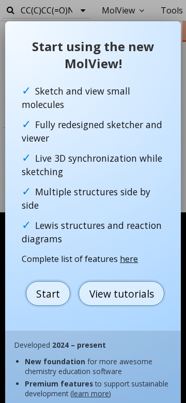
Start (48, 294)
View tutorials (121, 294)
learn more (90, 393)
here (129, 259)
